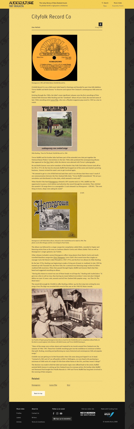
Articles (18, 422)
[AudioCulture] (21, 4)
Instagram (57, 413)
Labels (18, 417)
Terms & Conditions (38, 422)
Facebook (100, 24)
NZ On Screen (87, 414)
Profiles (18, 413)
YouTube (61, 413)
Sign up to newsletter (63, 419)
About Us (35, 409)
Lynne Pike (54, 100)
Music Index (20, 409)
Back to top (38, 393)
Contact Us (35, 413)
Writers (34, 417)
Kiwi (48, 162)
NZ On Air (109, 414)
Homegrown (53, 182)
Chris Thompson (59, 257)
